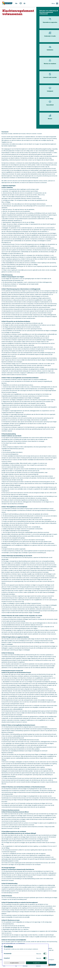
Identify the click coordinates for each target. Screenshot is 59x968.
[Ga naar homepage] (51, 965)
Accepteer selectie (14, 962)
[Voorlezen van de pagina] (24, 3)
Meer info (38, 953)
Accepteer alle (36, 962)
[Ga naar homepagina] (7, 3)
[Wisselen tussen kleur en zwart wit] (20, 3)
